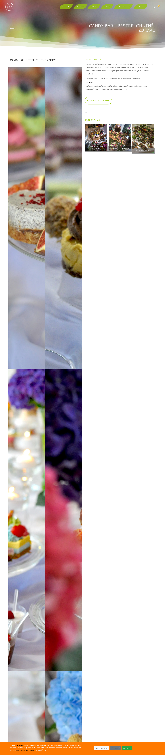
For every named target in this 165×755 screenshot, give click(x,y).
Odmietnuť (116, 748)
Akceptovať (127, 748)
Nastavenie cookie (102, 748)
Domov (12, 28)
